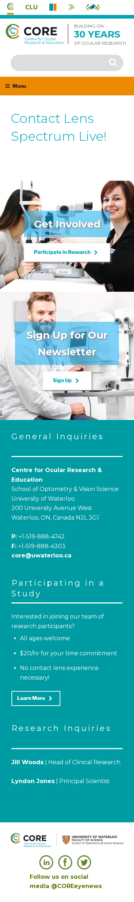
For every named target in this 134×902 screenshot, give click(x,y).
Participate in (67, 252)
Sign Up (67, 380)
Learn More (36, 698)
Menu (19, 86)
